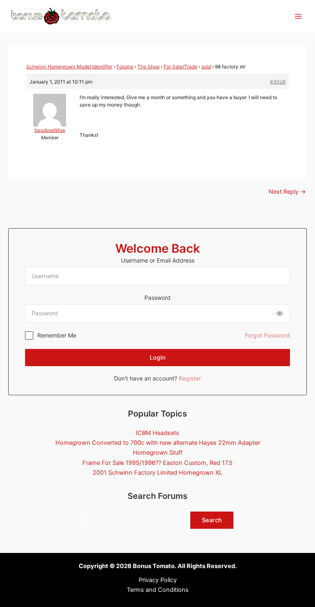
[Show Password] (280, 313)
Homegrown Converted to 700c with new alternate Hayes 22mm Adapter (157, 442)
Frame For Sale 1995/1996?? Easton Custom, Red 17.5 (157, 463)
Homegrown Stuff (158, 452)
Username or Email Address (157, 260)
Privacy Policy (158, 580)
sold (206, 66)
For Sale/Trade (180, 66)
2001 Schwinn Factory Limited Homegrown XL (157, 472)
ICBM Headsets (157, 433)
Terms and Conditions (158, 589)
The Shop (148, 66)
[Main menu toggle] (298, 16)
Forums (124, 66)
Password (157, 297)
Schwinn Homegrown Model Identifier (69, 66)
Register (190, 378)
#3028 (277, 82)
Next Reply (287, 192)
